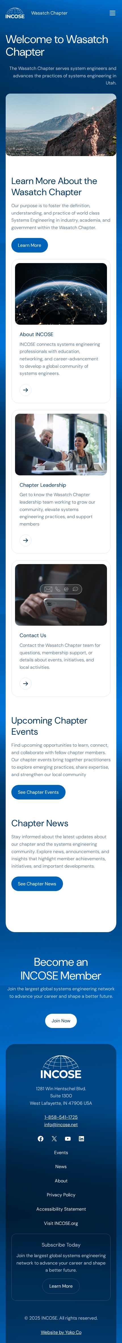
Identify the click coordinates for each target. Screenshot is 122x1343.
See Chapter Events (38, 792)
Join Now (61, 1021)
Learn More (29, 245)
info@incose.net (61, 1125)
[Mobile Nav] (112, 13)
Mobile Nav (112, 13)
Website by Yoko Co (61, 1332)
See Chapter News (37, 884)
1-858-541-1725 (61, 1117)
